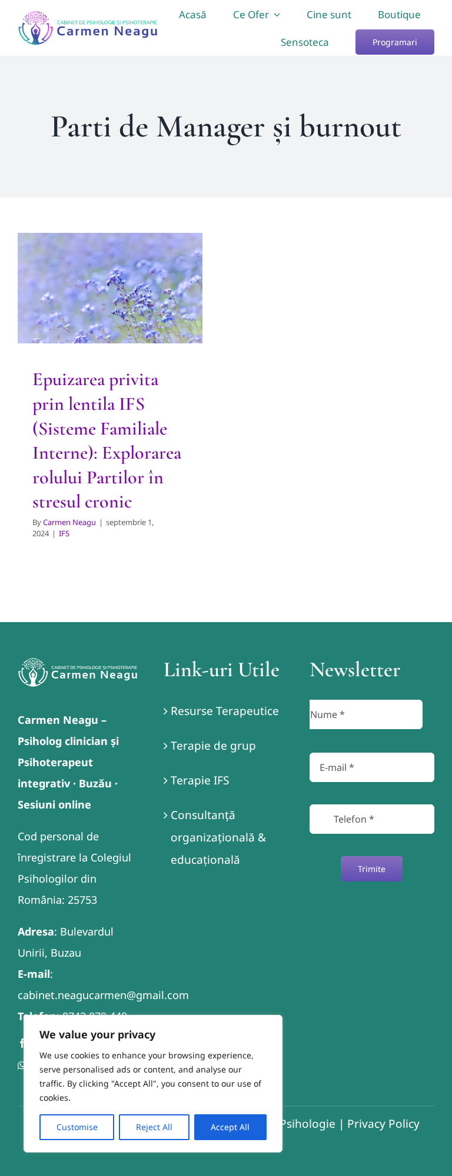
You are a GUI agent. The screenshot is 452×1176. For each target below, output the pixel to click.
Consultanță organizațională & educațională (218, 837)
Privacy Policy (383, 1123)
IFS (64, 533)
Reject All (154, 1126)
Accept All (230, 1126)
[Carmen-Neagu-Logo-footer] (78, 662)
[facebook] (22, 1043)
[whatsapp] (22, 1065)
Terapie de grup (213, 745)
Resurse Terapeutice (225, 711)
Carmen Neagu (69, 522)
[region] (153, 1083)
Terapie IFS (200, 780)
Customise (77, 1126)
